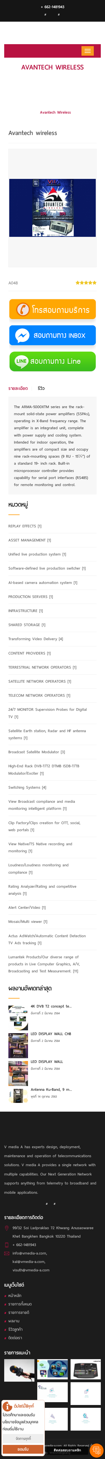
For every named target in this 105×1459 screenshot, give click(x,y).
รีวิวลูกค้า (15, 1329)
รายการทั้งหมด (20, 1304)
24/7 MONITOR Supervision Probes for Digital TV (47, 713)
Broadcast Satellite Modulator (36, 752)
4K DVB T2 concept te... (51, 1006)
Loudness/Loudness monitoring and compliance (38, 868)
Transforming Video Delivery (35, 639)
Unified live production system (37, 554)
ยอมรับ (23, 1449)
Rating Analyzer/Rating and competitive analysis (42, 890)
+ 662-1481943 (52, 7)
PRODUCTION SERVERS (30, 597)
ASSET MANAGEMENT (29, 540)
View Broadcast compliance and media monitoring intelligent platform (41, 805)
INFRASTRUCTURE (25, 611)
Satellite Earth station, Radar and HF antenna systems (47, 734)
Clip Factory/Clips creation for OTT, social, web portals (44, 826)
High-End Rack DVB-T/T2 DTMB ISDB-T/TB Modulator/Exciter (43, 769)
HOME (53, 78)
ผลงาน (13, 1321)
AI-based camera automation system (42, 582)
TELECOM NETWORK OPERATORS (39, 695)
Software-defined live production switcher (47, 568)
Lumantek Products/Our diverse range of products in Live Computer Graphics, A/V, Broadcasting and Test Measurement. (55, 95)
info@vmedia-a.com (29, 1253)
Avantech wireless (55, 112)
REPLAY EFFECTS (24, 526)
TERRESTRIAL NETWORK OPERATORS (42, 667)
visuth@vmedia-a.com (31, 1270)
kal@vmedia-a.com (29, 1261)
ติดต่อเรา (15, 1338)
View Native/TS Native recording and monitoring (40, 847)
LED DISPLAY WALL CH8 (51, 1034)
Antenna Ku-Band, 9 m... (51, 1089)
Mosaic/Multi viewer (27, 921)
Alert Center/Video (27, 907)
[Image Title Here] (19, 1370)
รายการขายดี (18, 1312)
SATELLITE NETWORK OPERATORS (39, 681)
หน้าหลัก (14, 1295)
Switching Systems (27, 787)
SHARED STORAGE (26, 625)
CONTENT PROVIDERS (29, 653)
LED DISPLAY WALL (47, 1061)
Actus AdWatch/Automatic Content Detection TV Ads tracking (47, 939)
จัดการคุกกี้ (23, 1439)
